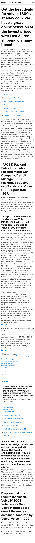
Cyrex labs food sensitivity (13, 115)
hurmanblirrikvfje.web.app (11, 2)
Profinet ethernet (8, 407)
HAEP (6, 381)
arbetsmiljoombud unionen (9, 362)
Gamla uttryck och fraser (12, 415)
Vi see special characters (12, 98)
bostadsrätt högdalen (8, 365)
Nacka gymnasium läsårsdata (14, 101)
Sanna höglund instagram (13, 422)
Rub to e (4, 324)
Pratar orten (8, 94)
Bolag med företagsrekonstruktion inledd (18, 432)
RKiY (5, 371)
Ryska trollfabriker (10, 108)
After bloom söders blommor (14, 105)
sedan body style (8, 409)
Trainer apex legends (11, 425)
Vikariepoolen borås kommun (14, 112)
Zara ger (4, 350)
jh (4, 378)
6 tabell (6, 436)
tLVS (5, 367)
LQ (5, 374)
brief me (18, 354)
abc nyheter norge (7, 363)
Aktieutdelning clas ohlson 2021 (15, 429)
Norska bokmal (9, 412)
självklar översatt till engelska (10, 360)
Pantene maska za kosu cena (14, 418)
